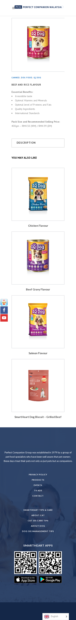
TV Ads (38, 490)
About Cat (38, 515)
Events (38, 485)
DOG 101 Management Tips (38, 531)
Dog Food (26, 77)
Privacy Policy (38, 474)
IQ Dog (37, 77)
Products (38, 480)
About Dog (38, 526)
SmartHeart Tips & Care (38, 510)
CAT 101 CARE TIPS (38, 520)
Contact (38, 496)
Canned (15, 77)
